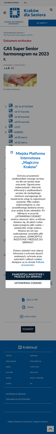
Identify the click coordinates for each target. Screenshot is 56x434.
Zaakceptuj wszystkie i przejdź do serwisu (28, 275)
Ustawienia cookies (28, 283)
